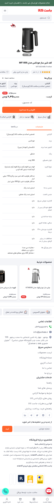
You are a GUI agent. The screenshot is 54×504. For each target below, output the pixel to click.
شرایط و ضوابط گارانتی (42, 393)
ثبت (7, 429)
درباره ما (48, 373)
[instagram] (43, 415)
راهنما (49, 382)
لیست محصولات (45, 352)
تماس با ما (47, 368)
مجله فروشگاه (45, 357)
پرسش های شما (45, 388)
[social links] (49, 491)
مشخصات (39, 127)
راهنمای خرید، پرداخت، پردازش (38, 408)
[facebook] (49, 415)
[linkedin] (24, 415)
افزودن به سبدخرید (27, 110)
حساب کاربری (46, 363)
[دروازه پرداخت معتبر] (39, 480)
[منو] (5, 10)
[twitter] (37, 415)
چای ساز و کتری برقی (20, 72)
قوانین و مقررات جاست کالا (40, 403)
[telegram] (31, 415)
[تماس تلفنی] (5, 491)
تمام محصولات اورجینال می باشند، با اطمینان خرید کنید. (27, 3)
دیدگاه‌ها (14, 127)
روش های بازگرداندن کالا (41, 398)
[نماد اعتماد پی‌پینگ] (21, 479)
